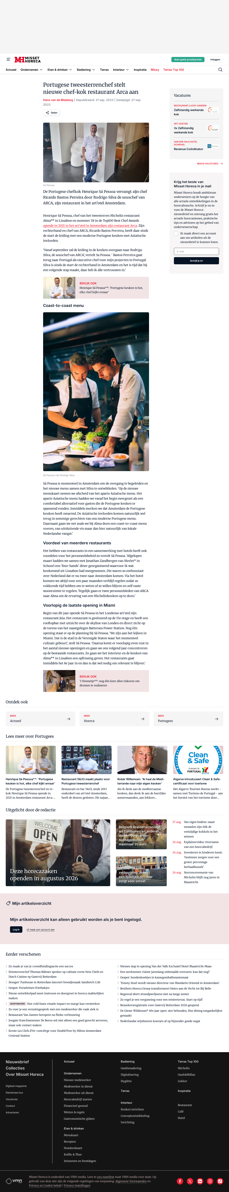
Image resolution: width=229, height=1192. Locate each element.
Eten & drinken (74, 1128)
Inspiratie (184, 1091)
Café (181, 1111)
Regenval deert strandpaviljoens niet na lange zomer (154, 994)
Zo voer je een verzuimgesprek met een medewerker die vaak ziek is (53, 1009)
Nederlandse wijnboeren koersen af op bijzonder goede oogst (160, 1021)
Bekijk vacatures (207, 163)
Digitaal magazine (16, 1085)
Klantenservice (14, 1092)
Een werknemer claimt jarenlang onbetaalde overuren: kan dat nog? (164, 972)
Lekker (182, 1081)
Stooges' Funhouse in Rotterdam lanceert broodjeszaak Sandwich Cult (54, 982)
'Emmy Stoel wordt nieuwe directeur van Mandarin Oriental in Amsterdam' (170, 983)
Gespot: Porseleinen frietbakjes (29, 987)
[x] (190, 1181)
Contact (10, 1105)
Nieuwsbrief (17, 1061)
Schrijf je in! (196, 260)
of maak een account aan (41, 929)
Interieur (126, 1102)
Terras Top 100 (188, 1061)
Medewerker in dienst (78, 1086)
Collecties (15, 1068)
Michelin (184, 1068)
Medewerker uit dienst (79, 1093)
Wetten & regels (74, 1112)
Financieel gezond (76, 1105)
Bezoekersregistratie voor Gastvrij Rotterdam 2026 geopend (159, 1005)
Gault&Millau (186, 1074)
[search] (220, 70)
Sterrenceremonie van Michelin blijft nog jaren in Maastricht (202, 877)
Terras (125, 1091)
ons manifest (105, 1177)
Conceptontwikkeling (135, 1116)
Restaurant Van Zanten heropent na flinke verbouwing (44, 1015)
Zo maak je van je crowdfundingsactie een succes (41, 966)
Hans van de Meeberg (58, 100)
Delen (54, 112)
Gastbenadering (131, 1068)
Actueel (69, 1061)
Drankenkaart (73, 1148)
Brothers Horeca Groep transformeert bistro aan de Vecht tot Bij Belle (165, 988)
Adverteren (12, 1112)
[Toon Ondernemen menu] (41, 69)
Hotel (181, 1118)
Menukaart (71, 1135)
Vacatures (12, 1099)
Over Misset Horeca (25, 1074)
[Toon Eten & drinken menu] (70, 69)
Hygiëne (126, 1081)
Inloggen (215, 59)
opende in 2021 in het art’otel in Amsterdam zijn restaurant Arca (90, 226)
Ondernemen (73, 1073)
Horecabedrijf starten (78, 1099)
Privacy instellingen (77, 1185)
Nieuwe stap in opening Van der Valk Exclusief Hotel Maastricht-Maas (165, 966)
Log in (16, 929)
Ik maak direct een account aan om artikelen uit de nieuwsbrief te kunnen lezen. (199, 238)
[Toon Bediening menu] (93, 69)
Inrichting (127, 1122)
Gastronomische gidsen (79, 1118)
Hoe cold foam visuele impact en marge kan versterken (63, 1003)
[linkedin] (200, 1181)
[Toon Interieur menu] (127, 69)
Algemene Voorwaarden (131, 1181)
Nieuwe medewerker (77, 1080)
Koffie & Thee (73, 1154)
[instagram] (210, 1181)
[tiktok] (220, 1181)
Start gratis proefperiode (188, 59)
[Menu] (8, 59)
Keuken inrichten (132, 1109)
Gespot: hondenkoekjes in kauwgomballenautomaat (154, 977)
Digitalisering (130, 1074)
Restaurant (185, 1105)
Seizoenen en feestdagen (80, 1161)
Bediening (128, 1061)
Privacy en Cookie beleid (45, 1185)
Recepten (70, 1141)
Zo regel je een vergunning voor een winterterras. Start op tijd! (161, 999)
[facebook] (180, 1181)
